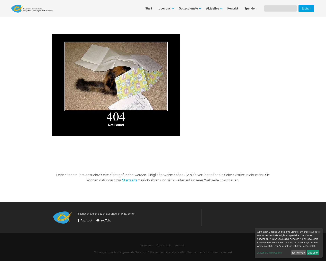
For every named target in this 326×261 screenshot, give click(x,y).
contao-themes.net (221, 252)
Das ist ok (313, 252)
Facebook (86, 220)
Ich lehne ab (298, 252)
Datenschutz (163, 245)
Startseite (129, 180)
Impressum (146, 245)
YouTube (105, 220)
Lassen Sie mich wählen (269, 252)
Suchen (306, 8)
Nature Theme (196, 252)
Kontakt (179, 245)
